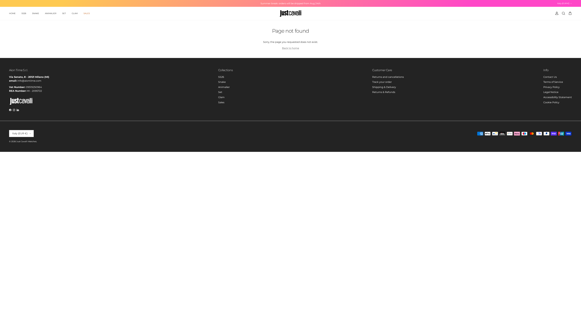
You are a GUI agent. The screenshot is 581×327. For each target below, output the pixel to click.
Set (220, 92)
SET (64, 13)
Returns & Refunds (383, 92)
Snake (222, 82)
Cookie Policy (551, 102)
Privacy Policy (551, 87)
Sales (221, 102)
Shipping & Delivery (384, 87)
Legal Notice (550, 92)
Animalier (224, 87)
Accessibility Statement (557, 97)
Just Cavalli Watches (26, 141)
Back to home (290, 48)
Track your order (382, 82)
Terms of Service (553, 82)
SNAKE (35, 13)
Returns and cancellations (388, 77)
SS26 (23, 13)
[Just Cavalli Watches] (290, 13)
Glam (221, 97)
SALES (87, 13)
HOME (12, 13)
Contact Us (550, 77)
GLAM (75, 13)
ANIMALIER (50, 13)
